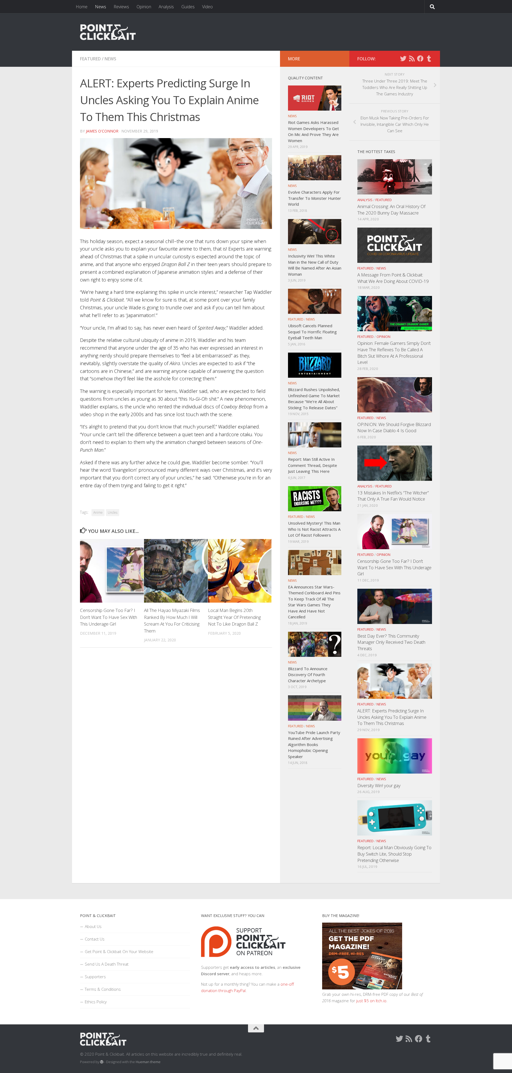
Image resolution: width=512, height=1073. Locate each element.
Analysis (166, 7)
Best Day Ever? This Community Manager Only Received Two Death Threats (391, 642)
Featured (90, 59)
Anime (98, 512)
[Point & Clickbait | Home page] (108, 32)
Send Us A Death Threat (107, 964)
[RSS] (412, 58)
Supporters (95, 976)
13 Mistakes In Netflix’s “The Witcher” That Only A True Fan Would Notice (393, 496)
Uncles (112, 512)
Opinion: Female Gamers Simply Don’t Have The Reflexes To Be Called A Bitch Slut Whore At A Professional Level (394, 352)
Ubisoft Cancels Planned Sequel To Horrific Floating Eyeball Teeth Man (312, 331)
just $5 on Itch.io (371, 1000)
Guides (188, 7)
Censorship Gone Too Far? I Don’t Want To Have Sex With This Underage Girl (108, 617)
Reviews (121, 7)
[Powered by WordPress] (101, 1062)
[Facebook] (420, 58)
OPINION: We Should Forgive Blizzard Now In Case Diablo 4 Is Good (394, 427)
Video (207, 7)
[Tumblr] (429, 58)
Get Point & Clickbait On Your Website (119, 951)
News (100, 7)
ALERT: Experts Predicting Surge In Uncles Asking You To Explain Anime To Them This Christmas (391, 717)
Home (81, 7)
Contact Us (95, 939)
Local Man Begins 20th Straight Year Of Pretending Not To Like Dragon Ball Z (234, 617)
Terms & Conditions (103, 989)
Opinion (144, 7)
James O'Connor (102, 131)
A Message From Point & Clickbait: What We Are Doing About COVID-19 (393, 278)
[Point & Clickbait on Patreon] (243, 960)
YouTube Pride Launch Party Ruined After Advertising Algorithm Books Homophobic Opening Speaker (314, 744)
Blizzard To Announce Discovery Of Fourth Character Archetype (307, 674)
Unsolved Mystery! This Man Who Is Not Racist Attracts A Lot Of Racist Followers (314, 529)
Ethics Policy (96, 1001)
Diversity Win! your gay (379, 785)
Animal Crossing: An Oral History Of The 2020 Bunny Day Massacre (391, 209)
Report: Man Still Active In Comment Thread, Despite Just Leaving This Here (312, 465)
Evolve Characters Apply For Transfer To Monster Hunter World (314, 198)
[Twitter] (403, 58)
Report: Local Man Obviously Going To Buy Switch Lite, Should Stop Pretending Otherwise (394, 853)
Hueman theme (148, 1061)
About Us (93, 926)
